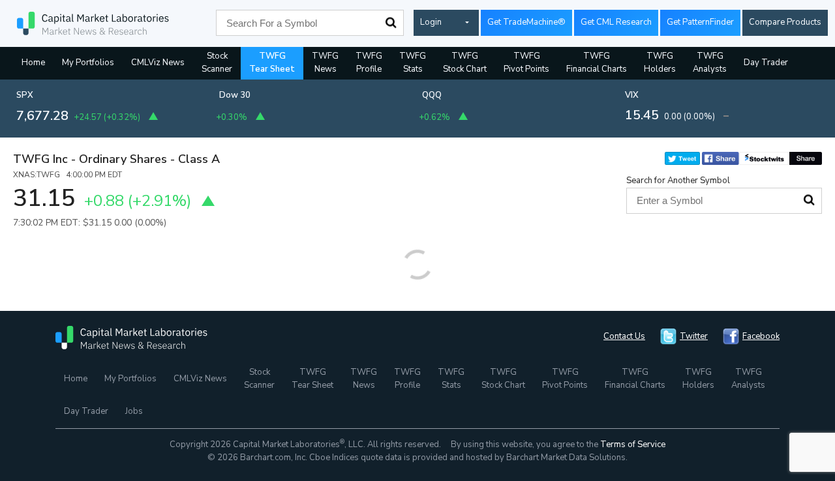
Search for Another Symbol (678, 180)
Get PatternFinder (700, 22)
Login (431, 22)
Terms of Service (632, 444)
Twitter (694, 336)
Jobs (134, 411)
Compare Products (785, 22)
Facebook (761, 336)
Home (33, 62)
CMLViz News (158, 62)
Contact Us (624, 336)
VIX (632, 95)
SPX (24, 95)
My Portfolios (88, 62)
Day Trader (766, 62)
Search (391, 23)
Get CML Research (616, 22)
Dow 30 (234, 95)
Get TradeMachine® (526, 22)
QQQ (432, 95)
